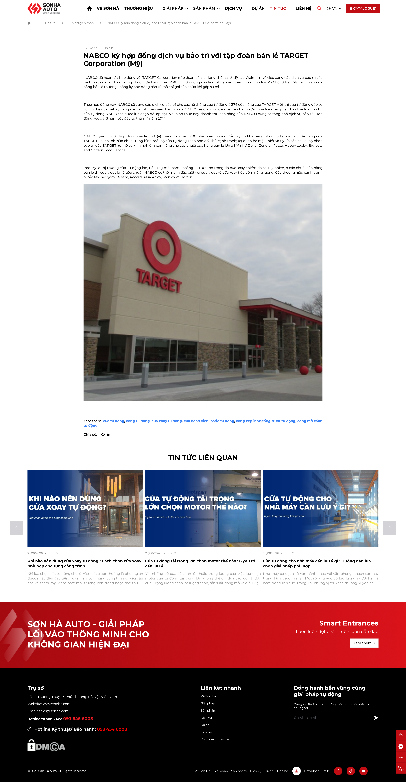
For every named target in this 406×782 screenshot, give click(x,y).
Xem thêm (362, 643)
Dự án (258, 8)
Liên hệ (303, 8)
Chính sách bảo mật (216, 739)
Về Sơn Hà (108, 8)
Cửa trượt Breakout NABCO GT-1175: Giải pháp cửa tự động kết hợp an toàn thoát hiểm (85, 563)
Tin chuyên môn (81, 23)
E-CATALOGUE (362, 8)
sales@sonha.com (54, 711)
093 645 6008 (78, 718)
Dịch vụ (233, 8)
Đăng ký (376, 718)
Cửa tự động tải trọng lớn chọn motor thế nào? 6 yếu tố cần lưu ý (318, 563)
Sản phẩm (204, 8)
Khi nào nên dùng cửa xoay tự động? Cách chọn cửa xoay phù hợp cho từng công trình (202, 563)
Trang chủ (89, 8)
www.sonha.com (56, 704)
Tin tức (278, 8)
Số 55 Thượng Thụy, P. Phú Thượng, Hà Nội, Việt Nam (72, 697)
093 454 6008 (112, 729)
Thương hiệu (138, 8)
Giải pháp (173, 8)
